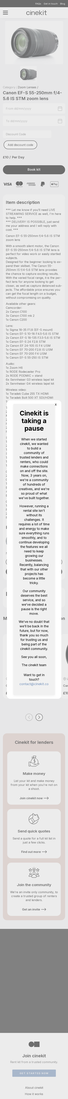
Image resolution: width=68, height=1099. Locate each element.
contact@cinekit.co (34, 684)
